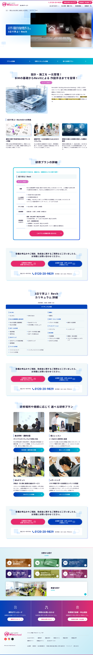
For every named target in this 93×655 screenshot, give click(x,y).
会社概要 (29, 646)
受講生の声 (74, 638)
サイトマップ (69, 646)
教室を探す (65, 638)
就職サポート (30, 640)
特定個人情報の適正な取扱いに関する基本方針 (55, 646)
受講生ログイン (40, 640)
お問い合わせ (76, 646)
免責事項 (34, 646)
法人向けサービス (51, 640)
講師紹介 (40, 638)
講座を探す (47, 638)
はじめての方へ (30, 638)
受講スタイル (57, 638)
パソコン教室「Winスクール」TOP (35, 632)
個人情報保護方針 (41, 646)
